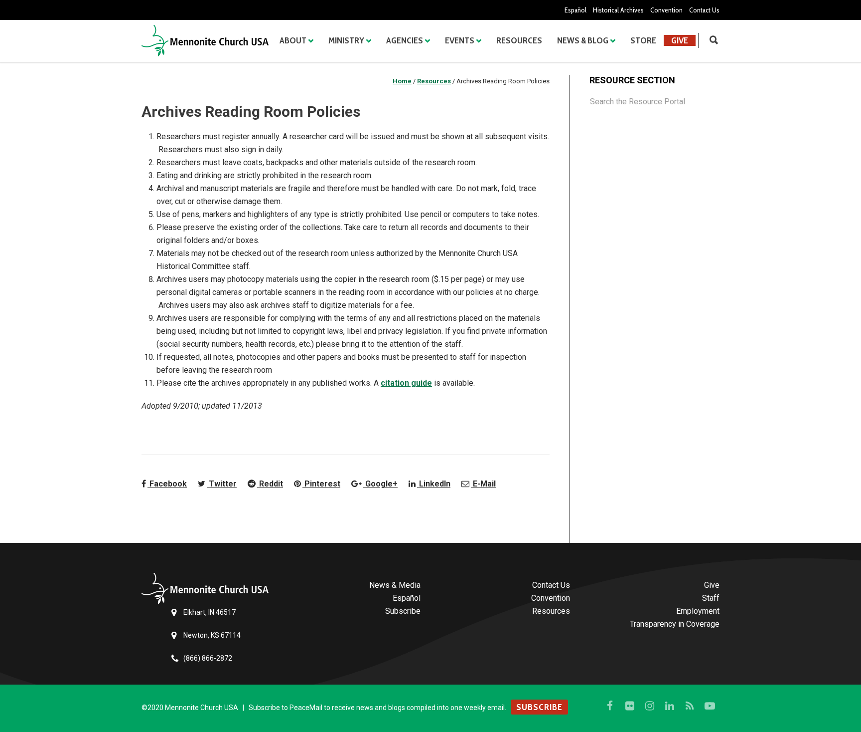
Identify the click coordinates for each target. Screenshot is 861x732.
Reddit (270, 483)
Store (643, 40)
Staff (710, 598)
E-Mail (483, 483)
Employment (697, 611)
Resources (519, 40)
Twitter (222, 483)
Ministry (346, 40)
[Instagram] (650, 706)
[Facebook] (610, 706)
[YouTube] (709, 706)
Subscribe (403, 611)
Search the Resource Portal (637, 101)
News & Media (395, 585)
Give (679, 40)
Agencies (404, 40)
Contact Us (704, 9)
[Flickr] (630, 706)
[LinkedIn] (670, 706)
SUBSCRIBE (539, 707)
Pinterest (321, 483)
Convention (666, 9)
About (293, 40)
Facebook (167, 483)
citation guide (406, 383)
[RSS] (690, 706)
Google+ (380, 483)
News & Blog (582, 40)
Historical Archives (618, 9)
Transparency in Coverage (674, 624)
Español (575, 9)
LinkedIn (433, 483)
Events (459, 40)
